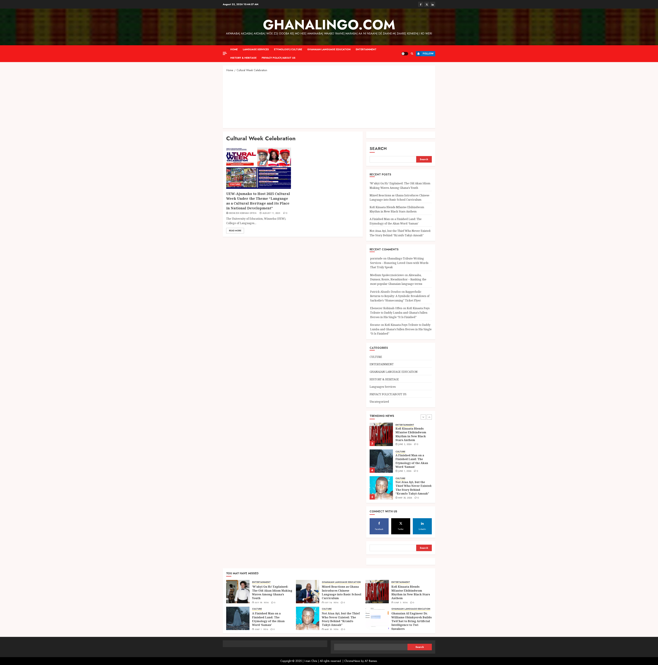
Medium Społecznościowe (387, 275)
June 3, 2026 (405, 444)
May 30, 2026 (405, 498)
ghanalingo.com (329, 24)
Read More (235, 230)
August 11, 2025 (271, 213)
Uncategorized (379, 401)
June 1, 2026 (404, 471)
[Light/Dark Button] (404, 53)
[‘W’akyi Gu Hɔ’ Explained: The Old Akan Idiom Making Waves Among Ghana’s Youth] (237, 591)
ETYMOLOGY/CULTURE (288, 49)
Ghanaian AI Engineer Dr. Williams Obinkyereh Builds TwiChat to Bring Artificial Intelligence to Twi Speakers (411, 621)
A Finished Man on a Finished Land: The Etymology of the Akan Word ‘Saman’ (411, 461)
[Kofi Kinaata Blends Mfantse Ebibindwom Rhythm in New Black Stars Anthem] (381, 434)
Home (234, 49)
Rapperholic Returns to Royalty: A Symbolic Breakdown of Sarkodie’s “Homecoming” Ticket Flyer (399, 296)
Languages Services (383, 387)
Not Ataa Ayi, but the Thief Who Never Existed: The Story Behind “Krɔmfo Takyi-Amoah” (413, 487)
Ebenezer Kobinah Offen (242, 213)
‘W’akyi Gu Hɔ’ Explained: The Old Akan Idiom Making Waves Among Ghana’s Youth (272, 592)
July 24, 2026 (331, 603)
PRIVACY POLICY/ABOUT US (278, 58)
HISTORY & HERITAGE (243, 58)
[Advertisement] (329, 100)
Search (378, 148)
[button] (412, 53)
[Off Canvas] (225, 53)
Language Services (256, 49)
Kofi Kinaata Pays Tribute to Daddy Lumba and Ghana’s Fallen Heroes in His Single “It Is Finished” (400, 312)
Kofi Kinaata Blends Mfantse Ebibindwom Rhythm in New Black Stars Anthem (397, 209)
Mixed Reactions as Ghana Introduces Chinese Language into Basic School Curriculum (341, 592)
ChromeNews (352, 661)
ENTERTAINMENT (366, 49)
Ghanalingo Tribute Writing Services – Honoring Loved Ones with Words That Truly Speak (399, 263)
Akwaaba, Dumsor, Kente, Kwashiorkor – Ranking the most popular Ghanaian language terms (398, 279)
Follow (428, 53)
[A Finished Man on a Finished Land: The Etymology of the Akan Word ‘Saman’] (381, 461)
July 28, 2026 (262, 603)
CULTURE (235, 184)
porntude (376, 258)
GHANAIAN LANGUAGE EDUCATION (329, 49)
